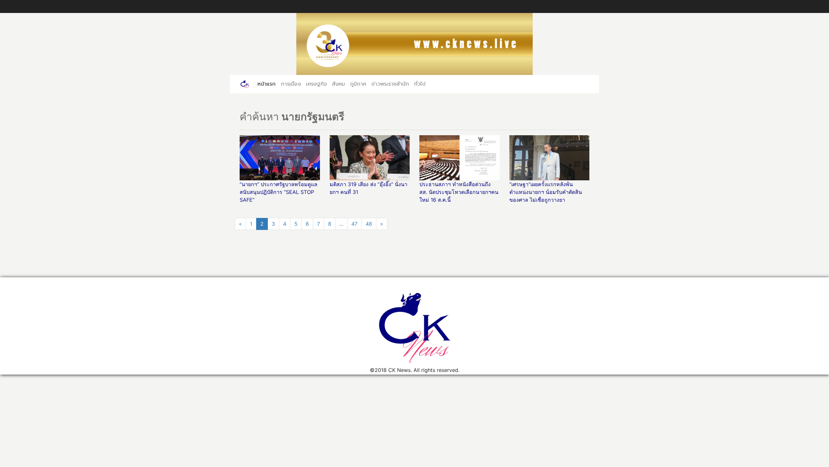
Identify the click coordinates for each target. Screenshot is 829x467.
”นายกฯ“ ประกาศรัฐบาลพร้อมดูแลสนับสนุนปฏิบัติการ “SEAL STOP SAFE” (278, 192)
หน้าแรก (267, 84)
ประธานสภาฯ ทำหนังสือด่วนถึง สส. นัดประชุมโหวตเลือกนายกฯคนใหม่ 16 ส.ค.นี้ (458, 192)
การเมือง (291, 84)
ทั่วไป (420, 84)
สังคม (338, 84)
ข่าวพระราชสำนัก (390, 84)
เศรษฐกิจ (316, 84)
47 (354, 224)
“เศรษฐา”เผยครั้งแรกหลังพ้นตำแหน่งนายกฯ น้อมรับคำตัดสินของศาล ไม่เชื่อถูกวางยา (545, 192)
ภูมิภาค (358, 84)
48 (369, 224)
